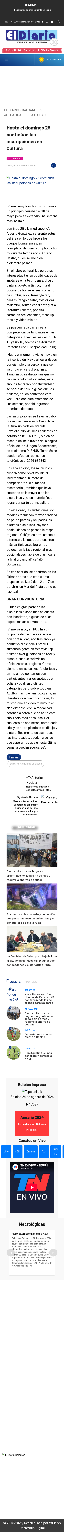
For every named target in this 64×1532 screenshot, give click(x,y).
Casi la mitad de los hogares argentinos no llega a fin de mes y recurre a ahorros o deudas (28, 875)
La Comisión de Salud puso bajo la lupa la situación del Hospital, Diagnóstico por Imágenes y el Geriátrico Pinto (32, 960)
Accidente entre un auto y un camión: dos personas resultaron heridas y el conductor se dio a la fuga (31, 918)
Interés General (12, 1395)
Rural (5, 1418)
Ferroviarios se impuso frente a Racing (32, 10)
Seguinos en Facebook (21, 1371)
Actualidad (13, 115)
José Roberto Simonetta (18, 1491)
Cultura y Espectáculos (17, 1413)
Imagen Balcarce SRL (16, 1473)
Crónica (31, 1151)
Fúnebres (8, 1440)
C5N (17, 1151)
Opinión (7, 1426)
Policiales (8, 1404)
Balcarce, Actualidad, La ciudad (26, 763)
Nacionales (9, 1444)
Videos (6, 1435)
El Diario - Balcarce (21, 110)
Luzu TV (55, 1152)
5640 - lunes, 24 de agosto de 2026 (25, 1510)
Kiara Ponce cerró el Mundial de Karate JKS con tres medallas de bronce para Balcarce (39, 998)
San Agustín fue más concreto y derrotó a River (38, 1055)
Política (7, 1409)
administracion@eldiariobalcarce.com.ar (30, 1359)
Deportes (30, 990)
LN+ (6, 1151)
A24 (44, 1151)
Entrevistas (10, 1431)
